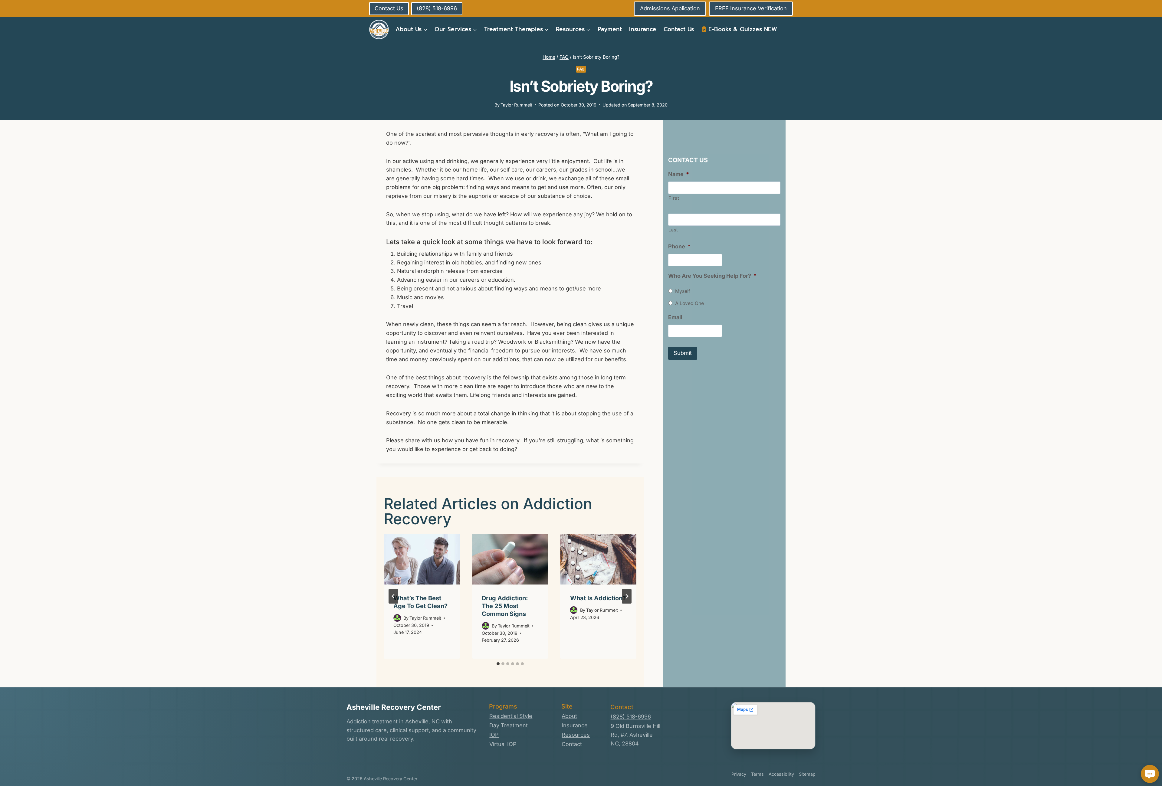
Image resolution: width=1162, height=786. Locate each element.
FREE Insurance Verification (751, 8)
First (673, 198)
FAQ (581, 69)
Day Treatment (508, 725)
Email (675, 317)
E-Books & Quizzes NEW (742, 29)
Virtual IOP (503, 744)
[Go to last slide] (393, 596)
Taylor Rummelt (516, 104)
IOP (494, 735)
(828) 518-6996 (631, 716)
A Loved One (689, 303)
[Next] (627, 596)
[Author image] (397, 618)
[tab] (498, 663)
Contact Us (679, 29)
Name (678, 174)
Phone (679, 246)
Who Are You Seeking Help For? (712, 276)
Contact (572, 744)
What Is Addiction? (598, 598)
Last (673, 230)
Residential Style (510, 716)
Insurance (642, 29)
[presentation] (422, 559)
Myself (682, 291)
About (569, 716)
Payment (610, 29)
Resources (576, 735)
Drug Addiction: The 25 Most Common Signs (505, 605)
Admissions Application (670, 8)
